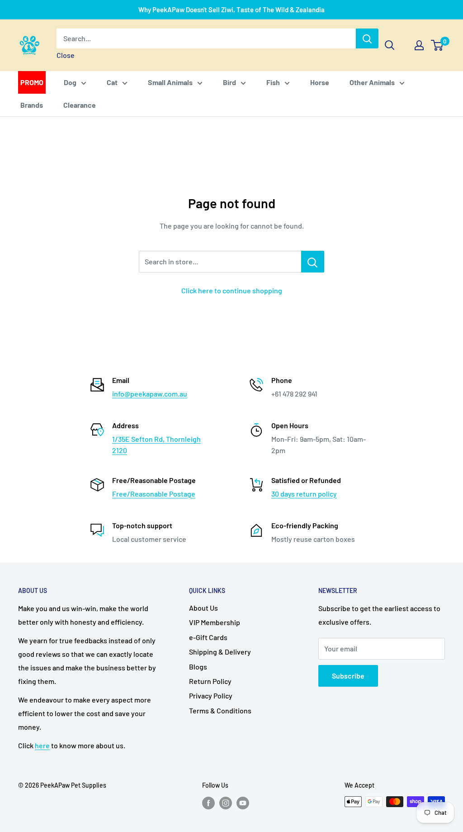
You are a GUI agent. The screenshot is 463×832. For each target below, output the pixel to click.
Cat (112, 82)
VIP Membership (214, 622)
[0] (437, 45)
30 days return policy (304, 493)
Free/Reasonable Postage (153, 493)
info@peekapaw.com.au (149, 393)
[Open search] (390, 45)
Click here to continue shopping (231, 290)
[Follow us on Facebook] (208, 802)
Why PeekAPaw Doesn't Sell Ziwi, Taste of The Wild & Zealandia (231, 9)
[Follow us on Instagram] (225, 802)
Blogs (198, 666)
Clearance (79, 104)
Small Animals (170, 82)
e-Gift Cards (208, 637)
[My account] (419, 45)
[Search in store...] (312, 262)
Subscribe (348, 675)
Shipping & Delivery (220, 651)
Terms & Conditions (220, 710)
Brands (31, 104)
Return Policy (210, 681)
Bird (229, 82)
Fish (273, 82)
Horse (319, 82)
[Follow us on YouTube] (242, 802)
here (42, 745)
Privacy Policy (210, 695)
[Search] (367, 38)
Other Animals (372, 82)
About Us (203, 607)
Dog (70, 82)
